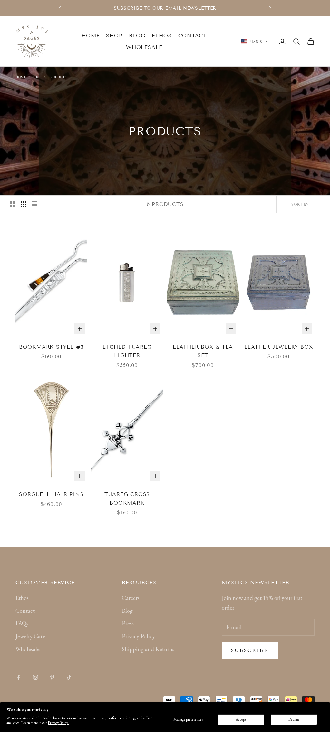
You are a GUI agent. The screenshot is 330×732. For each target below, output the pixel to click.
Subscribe (249, 650)
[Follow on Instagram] (35, 677)
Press (128, 623)
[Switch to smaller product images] (23, 204)
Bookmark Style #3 (51, 347)
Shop (114, 36)
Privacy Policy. (58, 722)
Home (91, 36)
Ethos (162, 36)
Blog (137, 36)
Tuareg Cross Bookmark (127, 498)
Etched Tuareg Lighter (126, 351)
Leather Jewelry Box (278, 347)
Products (57, 77)
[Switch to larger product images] (12, 204)
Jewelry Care (30, 636)
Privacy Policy (138, 636)
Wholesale (144, 47)
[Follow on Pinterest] (52, 677)
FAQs (21, 623)
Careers (131, 598)
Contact (192, 36)
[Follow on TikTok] (69, 677)
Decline (294, 719)
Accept (241, 719)
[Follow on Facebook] (18, 677)
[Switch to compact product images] (34, 204)
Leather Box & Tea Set (203, 351)
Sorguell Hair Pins (51, 494)
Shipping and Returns (148, 649)
